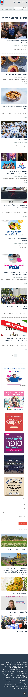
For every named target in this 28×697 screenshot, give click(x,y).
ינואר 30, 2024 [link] (24, 47)
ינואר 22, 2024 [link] (24, 79)
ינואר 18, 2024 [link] (24, 178)
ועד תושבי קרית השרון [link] (17, 670)
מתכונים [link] (22, 683)
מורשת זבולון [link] (21, 675)
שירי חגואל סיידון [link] (22, 690)
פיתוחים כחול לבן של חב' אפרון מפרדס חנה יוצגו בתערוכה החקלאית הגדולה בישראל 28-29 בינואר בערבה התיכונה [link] (15, 573)
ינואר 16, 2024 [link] (24, 279)
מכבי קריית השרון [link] (14, 675)
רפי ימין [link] (5, 688)
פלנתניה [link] (7, 685)
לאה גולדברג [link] (17, 673)
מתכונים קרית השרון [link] (16, 682)
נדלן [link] (10, 683)
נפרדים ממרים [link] (22, 633)
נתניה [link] (7, 683)
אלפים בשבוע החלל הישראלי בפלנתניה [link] (17, 44)
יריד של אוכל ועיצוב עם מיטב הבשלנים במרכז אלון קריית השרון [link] (15, 341)
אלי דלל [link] (9, 666)
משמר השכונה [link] (6, 679)
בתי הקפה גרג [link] (11, 668)
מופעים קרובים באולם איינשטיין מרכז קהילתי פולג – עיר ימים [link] (15, 174)
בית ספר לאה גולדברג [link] (20, 668)
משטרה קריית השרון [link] (19, 679)
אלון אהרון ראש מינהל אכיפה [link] (17, 666)
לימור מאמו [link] (12, 673)
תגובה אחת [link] (15, 345)
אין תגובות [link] (15, 47)
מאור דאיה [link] (7, 673)
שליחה (22, 525)
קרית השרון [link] (13, 686)
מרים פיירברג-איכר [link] (15, 677)
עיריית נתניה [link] (15, 684)
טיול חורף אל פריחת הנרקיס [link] (17, 551)
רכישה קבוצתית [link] (10, 688)
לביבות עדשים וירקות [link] (20, 595)
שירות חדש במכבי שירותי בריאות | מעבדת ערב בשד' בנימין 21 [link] (15, 275)
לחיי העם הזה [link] (22, 142)
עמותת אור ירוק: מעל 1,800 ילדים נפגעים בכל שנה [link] (15, 208)
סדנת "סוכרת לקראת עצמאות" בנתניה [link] (16, 242)
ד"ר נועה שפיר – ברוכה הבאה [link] (17, 614)
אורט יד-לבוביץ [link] (12, 664)
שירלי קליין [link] (15, 690)
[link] (14, 11)
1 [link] (15, 357)
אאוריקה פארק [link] (24, 664)
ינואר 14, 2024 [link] (24, 345)
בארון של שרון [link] (4, 666)
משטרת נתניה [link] (12, 679)
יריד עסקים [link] (12, 671)
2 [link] (12, 357)
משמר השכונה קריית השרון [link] (20, 681)
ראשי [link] (26, 16)
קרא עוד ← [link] (25, 53)
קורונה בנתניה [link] (20, 686)
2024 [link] (22, 16)
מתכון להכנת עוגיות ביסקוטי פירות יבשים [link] (15, 109)
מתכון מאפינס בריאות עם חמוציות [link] (15, 76)
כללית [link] (8, 671)
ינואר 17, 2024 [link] (24, 245)
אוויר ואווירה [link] (18, 664)
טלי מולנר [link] (18, 671)
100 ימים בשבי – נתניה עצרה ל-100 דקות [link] (14, 309)
